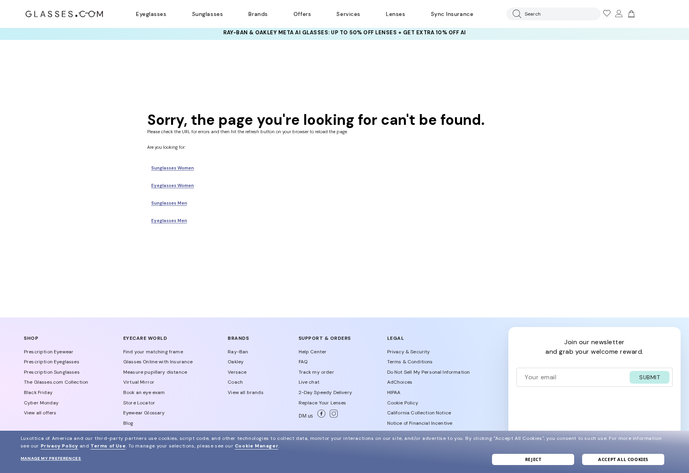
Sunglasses (207, 14)
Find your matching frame (153, 352)
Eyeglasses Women (172, 185)
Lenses (395, 14)
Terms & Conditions (410, 362)
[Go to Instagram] (332, 416)
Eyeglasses (151, 14)
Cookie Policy (402, 403)
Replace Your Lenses (322, 403)
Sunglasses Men (169, 203)
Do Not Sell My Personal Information (428, 372)
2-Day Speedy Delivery (325, 392)
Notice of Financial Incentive (420, 423)
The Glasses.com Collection (56, 382)
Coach (235, 382)
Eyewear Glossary (144, 413)
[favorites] (606, 14)
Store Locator (139, 403)
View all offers (40, 413)
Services (348, 14)
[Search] (515, 14)
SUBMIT (649, 377)
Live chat (309, 382)
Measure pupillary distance (155, 372)
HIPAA (394, 392)
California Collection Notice (419, 413)
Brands (258, 14)
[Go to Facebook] (320, 416)
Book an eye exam (144, 392)
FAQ (303, 362)
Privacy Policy (59, 446)
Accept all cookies (623, 459)
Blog (128, 423)
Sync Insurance (452, 14)
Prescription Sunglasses (52, 372)
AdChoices (399, 382)
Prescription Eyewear (48, 352)
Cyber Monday (41, 403)
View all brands (245, 392)
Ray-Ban (238, 352)
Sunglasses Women (172, 168)
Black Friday (38, 392)
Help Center (313, 352)
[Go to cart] (630, 14)
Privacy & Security (408, 352)
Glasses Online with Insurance (158, 362)
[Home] (64, 14)
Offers (302, 14)
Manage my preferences (51, 458)
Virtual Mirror (138, 382)
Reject (533, 459)
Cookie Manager (256, 446)
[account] (618, 14)
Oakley (236, 362)
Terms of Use (108, 446)
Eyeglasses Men (169, 220)
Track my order (316, 372)
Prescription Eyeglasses (51, 362)
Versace (237, 372)
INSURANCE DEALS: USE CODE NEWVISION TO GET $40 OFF (344, 33)
